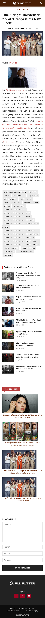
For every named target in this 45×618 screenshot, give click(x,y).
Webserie (8, 255)
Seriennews (9, 252)
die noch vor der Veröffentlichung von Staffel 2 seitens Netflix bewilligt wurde (22, 125)
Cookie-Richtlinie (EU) (31, 611)
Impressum (12, 608)
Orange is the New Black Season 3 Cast (21, 231)
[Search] (41, 3)
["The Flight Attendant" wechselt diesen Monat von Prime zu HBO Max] (8, 323)
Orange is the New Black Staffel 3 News (21, 245)
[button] (4, 3)
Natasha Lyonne (31, 202)
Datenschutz (23, 608)
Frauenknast (19, 195)
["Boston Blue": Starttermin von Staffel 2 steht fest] (8, 288)
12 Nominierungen (15, 90)
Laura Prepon (26, 199)
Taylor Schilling (25, 252)
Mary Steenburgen (12, 202)
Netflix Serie (19, 206)
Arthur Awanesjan (16, 28)
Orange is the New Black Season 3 (19, 220)
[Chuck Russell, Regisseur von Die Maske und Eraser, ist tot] (8, 369)
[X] (22, 596)
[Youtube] (29, 596)
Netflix (7, 206)
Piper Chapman (28, 248)
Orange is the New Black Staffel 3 (19, 238)
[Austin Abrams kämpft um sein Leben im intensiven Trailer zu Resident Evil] (8, 357)
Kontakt (31, 608)
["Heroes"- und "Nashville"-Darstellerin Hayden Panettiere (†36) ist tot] (8, 276)
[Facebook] (16, 596)
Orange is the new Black (15, 209)
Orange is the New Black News (17, 216)
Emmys (6, 195)
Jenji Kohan (33, 195)
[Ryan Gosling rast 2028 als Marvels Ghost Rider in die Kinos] (8, 334)
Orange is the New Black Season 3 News (21, 234)
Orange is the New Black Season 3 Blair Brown (20, 225)
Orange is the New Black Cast (17, 213)
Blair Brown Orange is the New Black (20, 192)
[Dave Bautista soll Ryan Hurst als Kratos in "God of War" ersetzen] (8, 311)
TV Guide (13, 62)
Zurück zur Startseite (14, 611)
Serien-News (22, 10)
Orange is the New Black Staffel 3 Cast (21, 241)
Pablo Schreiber (11, 248)
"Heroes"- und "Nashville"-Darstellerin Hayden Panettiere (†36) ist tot (28, 275)
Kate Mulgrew (10, 199)
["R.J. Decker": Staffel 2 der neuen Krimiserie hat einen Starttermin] (8, 300)
